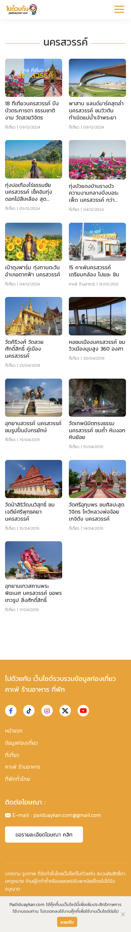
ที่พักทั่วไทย (17, 779)
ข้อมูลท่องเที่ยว (21, 742)
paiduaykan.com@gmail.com (67, 815)
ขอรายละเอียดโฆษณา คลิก (44, 834)
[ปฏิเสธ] (122, 914)
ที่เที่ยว (10, 127)
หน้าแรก (14, 730)
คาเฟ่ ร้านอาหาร (82, 284)
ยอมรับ (67, 922)
